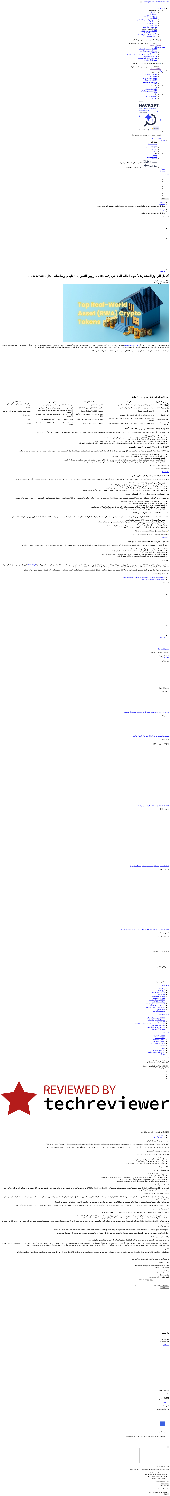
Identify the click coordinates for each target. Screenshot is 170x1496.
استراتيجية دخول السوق (149, 27)
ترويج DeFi (153, 14)
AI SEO (154, 83)
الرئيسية (162, 202)
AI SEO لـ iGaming (151, 89)
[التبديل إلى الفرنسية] (156, 190)
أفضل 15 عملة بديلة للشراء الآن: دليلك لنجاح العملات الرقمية (149, 866)
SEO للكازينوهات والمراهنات (148, 49)
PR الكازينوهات (152, 52)
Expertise (162, 140)
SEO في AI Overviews (150, 78)
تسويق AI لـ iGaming (150, 60)
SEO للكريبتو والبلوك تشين (148, 31)
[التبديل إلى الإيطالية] (156, 188)
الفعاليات (154, 146)
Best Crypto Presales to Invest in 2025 (153, 579)
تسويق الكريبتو (160, 8)
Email (167, 1481)
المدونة (155, 155)
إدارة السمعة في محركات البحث (146, 34)
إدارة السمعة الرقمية (150, 33)
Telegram (166, 1273)
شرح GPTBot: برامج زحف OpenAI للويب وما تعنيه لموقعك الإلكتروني (146, 712)
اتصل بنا (162, 171)
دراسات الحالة (152, 144)
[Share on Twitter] (160, 228)
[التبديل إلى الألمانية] (156, 185)
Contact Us (165, 537)
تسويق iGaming (160, 47)
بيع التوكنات (153, 12)
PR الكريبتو (153, 18)
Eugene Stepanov (163, 649)
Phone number (164, 1275)
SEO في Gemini (152, 76)
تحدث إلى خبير (164, 657)
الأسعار (163, 169)
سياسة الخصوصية (159, 1135)
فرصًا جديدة (32, 564)
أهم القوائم (161, 204)
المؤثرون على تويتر (151, 23)
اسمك (167, 1271)
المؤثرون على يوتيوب (150, 21)
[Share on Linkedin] (160, 259)
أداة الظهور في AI (151, 96)
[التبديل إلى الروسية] (156, 186)
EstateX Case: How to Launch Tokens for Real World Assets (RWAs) (143, 577)
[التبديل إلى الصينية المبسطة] (156, 179)
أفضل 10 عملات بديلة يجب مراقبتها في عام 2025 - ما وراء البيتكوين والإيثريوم (144, 929)
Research (154, 158)
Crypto (155, 93)
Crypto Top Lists (152, 157)
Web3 (155, 87)
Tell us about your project (161, 1285)
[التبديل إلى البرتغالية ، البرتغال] (156, 193)
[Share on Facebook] (160, 249)
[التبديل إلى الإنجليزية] (156, 181)
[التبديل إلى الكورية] (156, 192)
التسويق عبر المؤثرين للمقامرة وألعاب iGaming (142, 54)
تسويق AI (162, 70)
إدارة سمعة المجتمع (151, 36)
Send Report (164, 1483)
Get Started (165, 472)
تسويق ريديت (153, 25)
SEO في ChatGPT (151, 74)
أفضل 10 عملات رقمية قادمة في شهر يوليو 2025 (153, 805)
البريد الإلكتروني (164, 1277)
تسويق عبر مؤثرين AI (150, 82)
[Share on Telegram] (160, 238)
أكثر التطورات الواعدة (131, 345)
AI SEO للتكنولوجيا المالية (148, 91)
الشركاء (154, 149)
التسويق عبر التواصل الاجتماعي (147, 19)
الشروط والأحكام (159, 1137)
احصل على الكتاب (155, 138)
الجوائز (155, 151)
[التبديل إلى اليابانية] (156, 195)
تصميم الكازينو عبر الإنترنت (148, 51)
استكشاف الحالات (155, 45)
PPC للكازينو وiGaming (150, 56)
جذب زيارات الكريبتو (150, 16)
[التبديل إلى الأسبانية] (156, 183)
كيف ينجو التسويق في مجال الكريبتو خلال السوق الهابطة (151, 736)
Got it (166, 1494)
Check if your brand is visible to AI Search (155, 2)
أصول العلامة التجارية (150, 147)
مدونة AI (154, 98)
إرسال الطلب (164, 1287)
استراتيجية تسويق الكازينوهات (147, 58)
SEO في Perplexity (151, 80)
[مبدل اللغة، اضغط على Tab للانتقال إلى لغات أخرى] (160, 178)
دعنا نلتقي (166, 1345)
